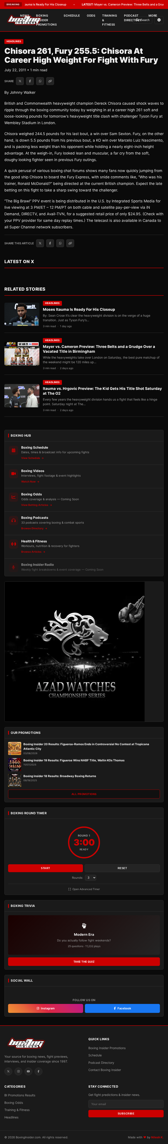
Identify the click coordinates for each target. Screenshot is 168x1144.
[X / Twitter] (8, 1071)
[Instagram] (18, 1071)
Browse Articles (31, 551)
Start (45, 868)
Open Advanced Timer (86, 889)
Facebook (124, 1008)
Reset (122, 868)
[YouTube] (28, 1071)
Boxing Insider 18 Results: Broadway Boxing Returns (59, 776)
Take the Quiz (84, 961)
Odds (91, 15)
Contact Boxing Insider (104, 1070)
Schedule (72, 15)
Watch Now (28, 481)
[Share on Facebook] (30, 81)
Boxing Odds (13, 1102)
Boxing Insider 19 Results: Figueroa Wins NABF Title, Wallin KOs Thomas (73, 760)
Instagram (48, 1008)
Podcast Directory (133, 18)
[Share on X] (20, 81)
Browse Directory (32, 528)
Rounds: (78, 877)
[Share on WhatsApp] (40, 81)
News (24, 15)
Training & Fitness (109, 20)
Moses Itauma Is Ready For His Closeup (33, 4)
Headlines (14, 41)
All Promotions (84, 794)
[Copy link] (50, 81)
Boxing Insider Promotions (46, 20)
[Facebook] (38, 1071)
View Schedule (31, 458)
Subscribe (126, 1113)
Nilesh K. (157, 1137)
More (153, 15)
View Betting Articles (35, 505)
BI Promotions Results (19, 1095)
